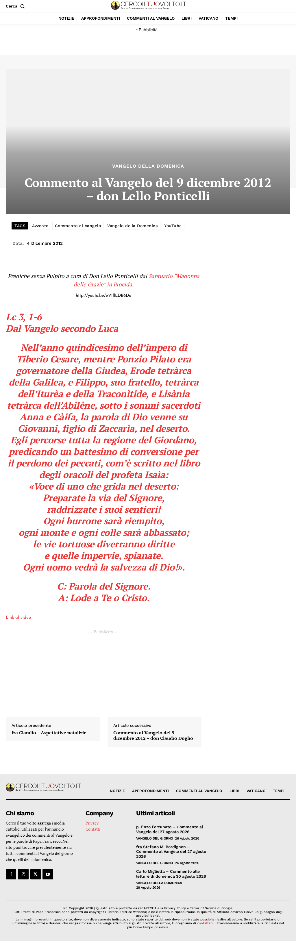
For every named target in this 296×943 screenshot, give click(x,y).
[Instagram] (23, 874)
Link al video (18, 618)
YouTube (173, 225)
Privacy (92, 823)
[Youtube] (47, 874)
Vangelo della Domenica (148, 166)
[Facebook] (11, 874)
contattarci (205, 923)
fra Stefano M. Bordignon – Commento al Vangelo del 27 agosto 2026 (171, 851)
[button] (16, 6)
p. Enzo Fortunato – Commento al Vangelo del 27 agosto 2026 (169, 829)
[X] (35, 874)
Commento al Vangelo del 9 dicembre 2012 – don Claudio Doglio (153, 735)
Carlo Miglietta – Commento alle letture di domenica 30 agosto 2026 (171, 874)
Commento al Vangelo (78, 225)
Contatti (93, 829)
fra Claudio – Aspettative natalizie (49, 732)
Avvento (40, 225)
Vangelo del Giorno (154, 838)
